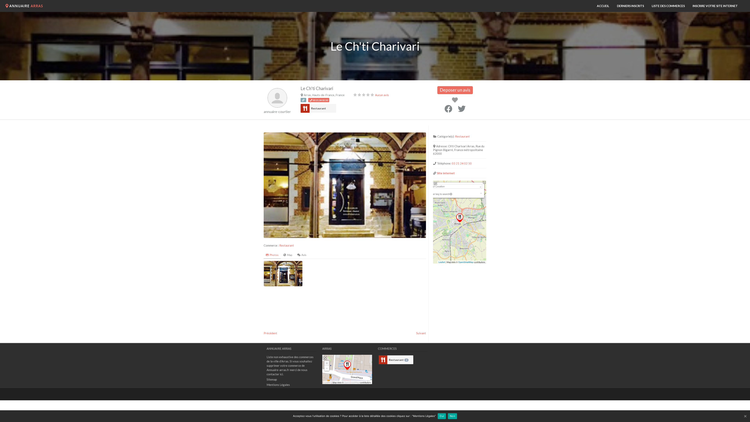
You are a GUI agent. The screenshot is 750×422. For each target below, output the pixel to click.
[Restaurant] (305, 108)
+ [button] (327, 363)
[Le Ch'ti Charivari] (347, 365)
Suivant (421, 333)
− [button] (327, 368)
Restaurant (318, 108)
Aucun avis (382, 95)
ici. (281, 374)
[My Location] (451, 194)
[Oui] (745, 416)
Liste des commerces (668, 6)
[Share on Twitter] (462, 109)
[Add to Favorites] (455, 101)
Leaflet (441, 262)
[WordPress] (25, 7)
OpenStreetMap (465, 262)
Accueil (603, 6)
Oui (442, 416)
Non (452, 416)
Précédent (270, 333)
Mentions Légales (278, 384)
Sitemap (272, 379)
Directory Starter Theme (370, 394)
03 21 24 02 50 (462, 163)
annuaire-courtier (277, 111)
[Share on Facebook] (448, 109)
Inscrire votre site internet (715, 6)
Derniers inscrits (630, 6)
